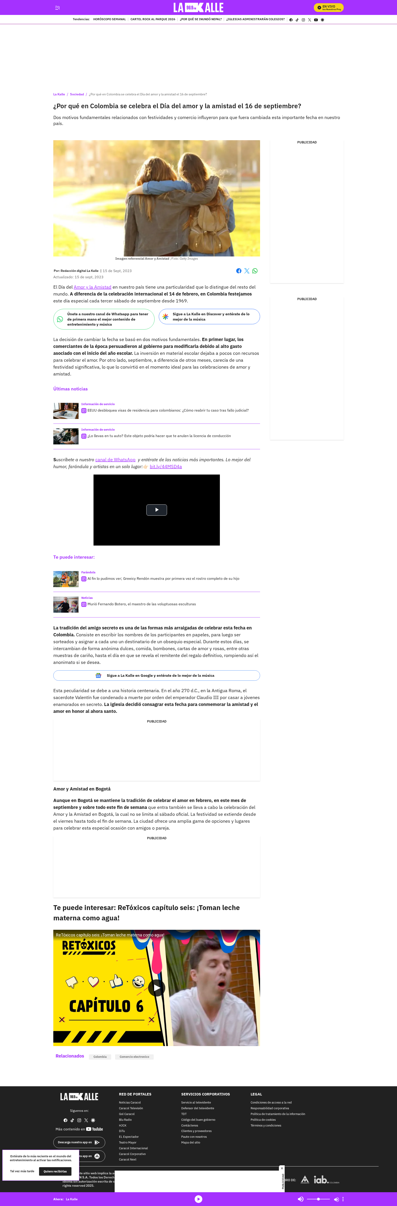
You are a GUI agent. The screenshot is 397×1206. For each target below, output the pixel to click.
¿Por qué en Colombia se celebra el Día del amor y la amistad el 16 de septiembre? (148, 94)
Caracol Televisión (131, 1108)
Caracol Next (127, 1159)
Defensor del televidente (197, 1108)
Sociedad (77, 94)
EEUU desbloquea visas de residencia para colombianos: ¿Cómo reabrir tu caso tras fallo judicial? (168, 410)
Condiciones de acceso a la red (271, 1102)
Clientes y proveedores (196, 1131)
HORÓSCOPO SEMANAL (109, 19)
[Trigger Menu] (57, 7)
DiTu (122, 1131)
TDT (184, 1114)
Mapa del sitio (190, 1142)
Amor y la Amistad (92, 287)
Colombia (100, 1057)
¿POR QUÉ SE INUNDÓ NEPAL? (201, 19)
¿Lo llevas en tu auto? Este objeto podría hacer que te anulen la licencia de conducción (159, 435)
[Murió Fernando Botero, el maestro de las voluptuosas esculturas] (66, 605)
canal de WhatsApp (115, 459)
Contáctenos (189, 1125)
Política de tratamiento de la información (278, 1114)
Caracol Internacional (133, 1148)
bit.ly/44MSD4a (166, 466)
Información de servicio (98, 404)
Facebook (239, 273)
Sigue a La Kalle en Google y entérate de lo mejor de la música (160, 675)
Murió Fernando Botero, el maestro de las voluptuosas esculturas (142, 604)
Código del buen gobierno (198, 1119)
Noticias (87, 598)
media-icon (198, 1199)
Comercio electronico (134, 1057)
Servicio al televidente (196, 1102)
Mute (300, 1199)
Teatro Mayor (127, 1142)
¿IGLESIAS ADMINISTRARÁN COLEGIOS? (255, 19)
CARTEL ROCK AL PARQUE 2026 (152, 19)
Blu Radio (125, 1119)
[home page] (199, 7)
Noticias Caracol (130, 1102)
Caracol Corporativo (132, 1153)
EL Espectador (129, 1136)
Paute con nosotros (194, 1136)
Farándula (88, 572)
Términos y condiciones (266, 1125)
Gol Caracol (127, 1114)
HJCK (122, 1125)
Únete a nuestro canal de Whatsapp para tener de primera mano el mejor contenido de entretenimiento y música (107, 319)
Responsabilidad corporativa (270, 1108)
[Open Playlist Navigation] (343, 1199)
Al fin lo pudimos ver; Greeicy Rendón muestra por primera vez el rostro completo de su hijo (163, 578)
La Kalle (59, 94)
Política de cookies (263, 1119)
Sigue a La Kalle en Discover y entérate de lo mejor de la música (211, 316)
